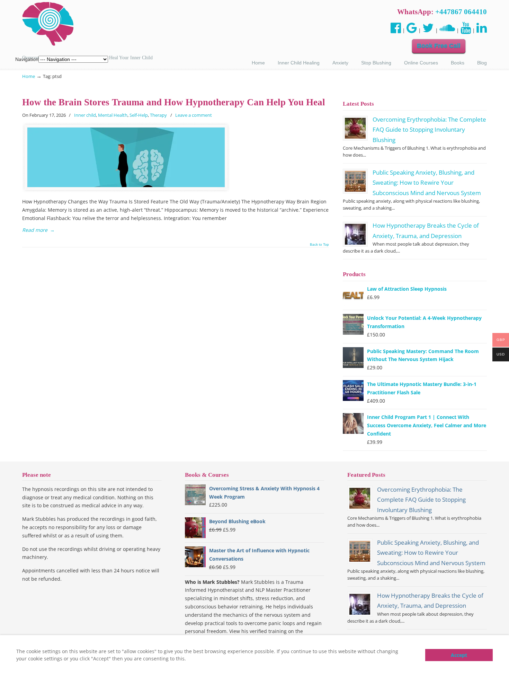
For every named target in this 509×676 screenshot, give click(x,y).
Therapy (158, 115)
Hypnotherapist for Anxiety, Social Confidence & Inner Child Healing (48, 24)
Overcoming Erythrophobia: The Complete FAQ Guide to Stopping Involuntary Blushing (429, 129)
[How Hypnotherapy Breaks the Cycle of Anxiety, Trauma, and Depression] (355, 234)
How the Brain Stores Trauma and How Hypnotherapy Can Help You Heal (173, 102)
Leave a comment (193, 115)
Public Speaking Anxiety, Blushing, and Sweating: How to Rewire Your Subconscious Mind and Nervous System (427, 182)
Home (28, 76)
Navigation (26, 59)
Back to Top (319, 244)
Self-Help (139, 115)
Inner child (85, 115)
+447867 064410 (461, 12)
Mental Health (112, 115)
